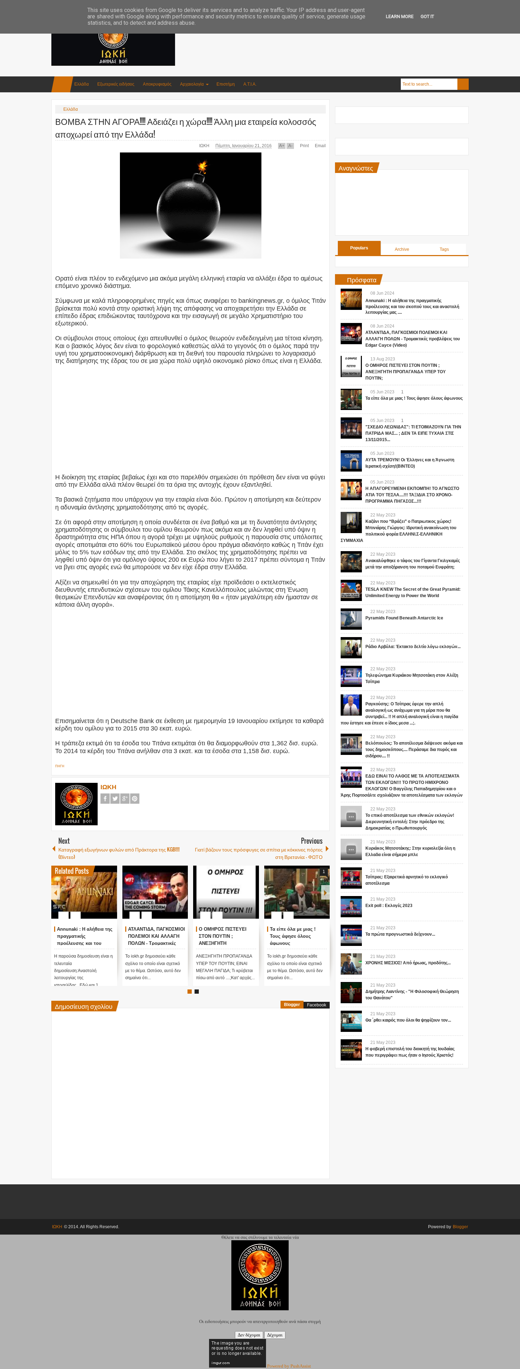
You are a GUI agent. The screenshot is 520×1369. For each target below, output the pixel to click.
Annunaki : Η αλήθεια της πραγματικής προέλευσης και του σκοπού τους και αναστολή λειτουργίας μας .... (412, 306)
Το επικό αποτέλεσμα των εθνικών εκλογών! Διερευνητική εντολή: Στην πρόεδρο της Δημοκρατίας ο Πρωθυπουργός (409, 822)
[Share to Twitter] (100, 898)
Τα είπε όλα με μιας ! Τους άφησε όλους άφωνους (293, 936)
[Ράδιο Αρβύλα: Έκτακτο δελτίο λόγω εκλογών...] (351, 647)
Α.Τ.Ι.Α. (249, 84)
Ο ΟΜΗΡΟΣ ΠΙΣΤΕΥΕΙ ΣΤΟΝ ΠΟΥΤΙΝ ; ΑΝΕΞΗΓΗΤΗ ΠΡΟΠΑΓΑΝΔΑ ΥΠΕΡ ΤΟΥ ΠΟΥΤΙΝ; (405, 372)
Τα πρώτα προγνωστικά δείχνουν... (400, 934)
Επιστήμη (225, 84)
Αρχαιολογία (192, 84)
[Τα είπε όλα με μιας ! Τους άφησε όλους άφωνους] (297, 892)
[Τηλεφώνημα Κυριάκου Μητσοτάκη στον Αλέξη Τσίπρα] (351, 676)
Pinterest (134, 798)
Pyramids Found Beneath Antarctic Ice (404, 618)
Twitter (115, 798)
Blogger (292, 1004)
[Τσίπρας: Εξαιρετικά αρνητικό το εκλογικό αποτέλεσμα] (351, 878)
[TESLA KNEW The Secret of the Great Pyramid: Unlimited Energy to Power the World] (351, 590)
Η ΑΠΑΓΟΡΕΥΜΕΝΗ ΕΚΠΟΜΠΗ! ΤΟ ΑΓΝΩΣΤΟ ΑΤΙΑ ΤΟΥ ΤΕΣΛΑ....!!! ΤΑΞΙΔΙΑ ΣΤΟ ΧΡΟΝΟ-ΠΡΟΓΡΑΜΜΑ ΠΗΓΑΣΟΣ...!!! (412, 495)
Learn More (400, 16)
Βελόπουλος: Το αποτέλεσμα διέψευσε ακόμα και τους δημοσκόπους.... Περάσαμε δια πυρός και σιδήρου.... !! (414, 749)
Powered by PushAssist (289, 1366)
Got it (427, 16)
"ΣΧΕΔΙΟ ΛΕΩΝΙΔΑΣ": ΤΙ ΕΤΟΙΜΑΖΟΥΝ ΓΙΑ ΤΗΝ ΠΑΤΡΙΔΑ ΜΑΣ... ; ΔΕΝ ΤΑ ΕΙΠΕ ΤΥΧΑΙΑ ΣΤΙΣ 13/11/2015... (413, 433)
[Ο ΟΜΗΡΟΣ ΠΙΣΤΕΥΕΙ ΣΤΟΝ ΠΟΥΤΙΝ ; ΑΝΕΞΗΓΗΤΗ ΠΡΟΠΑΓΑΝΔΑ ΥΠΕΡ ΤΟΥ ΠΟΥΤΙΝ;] (226, 892)
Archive (402, 249)
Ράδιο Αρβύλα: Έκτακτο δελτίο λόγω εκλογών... (413, 646)
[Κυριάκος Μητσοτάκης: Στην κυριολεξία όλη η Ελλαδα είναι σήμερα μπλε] (351, 849)
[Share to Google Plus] (109, 898)
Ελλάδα (81, 84)
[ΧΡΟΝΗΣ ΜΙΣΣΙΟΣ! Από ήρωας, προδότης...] (351, 964)
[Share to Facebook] (90, 898)
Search (463, 84)
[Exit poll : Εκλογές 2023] (351, 906)
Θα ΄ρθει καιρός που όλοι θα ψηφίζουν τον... (408, 1020)
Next (325, 892)
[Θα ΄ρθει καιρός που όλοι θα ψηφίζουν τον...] (351, 1021)
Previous (55, 892)
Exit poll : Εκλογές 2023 (388, 905)
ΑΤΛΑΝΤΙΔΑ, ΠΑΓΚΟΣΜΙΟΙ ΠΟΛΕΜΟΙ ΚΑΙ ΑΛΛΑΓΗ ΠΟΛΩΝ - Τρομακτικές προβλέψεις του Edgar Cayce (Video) (156, 943)
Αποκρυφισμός (157, 84)
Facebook (105, 798)
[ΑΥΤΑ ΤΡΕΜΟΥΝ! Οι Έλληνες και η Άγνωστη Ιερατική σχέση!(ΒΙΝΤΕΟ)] (351, 461)
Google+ (124, 798)
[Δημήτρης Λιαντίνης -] (351, 992)
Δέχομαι (275, 1335)
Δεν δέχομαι (249, 1335)
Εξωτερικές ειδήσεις (115, 84)
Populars (359, 248)
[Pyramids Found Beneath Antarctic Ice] (351, 619)
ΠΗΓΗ (59, 766)
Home (62, 84)
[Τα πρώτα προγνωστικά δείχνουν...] (351, 935)
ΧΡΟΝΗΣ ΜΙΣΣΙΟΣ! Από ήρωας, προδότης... (408, 962)
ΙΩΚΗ (204, 145)
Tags (444, 249)
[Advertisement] (340, 35)
